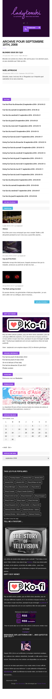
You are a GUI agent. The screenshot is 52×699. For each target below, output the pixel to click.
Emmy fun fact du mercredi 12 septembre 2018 (20, 164)
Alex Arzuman (20, 683)
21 (46, 433)
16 (13, 433)
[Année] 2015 (39, 477)
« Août (5, 447)
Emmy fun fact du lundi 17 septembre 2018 (18, 137)
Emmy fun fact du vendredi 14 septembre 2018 (20, 153)
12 (33, 429)
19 (33, 433)
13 (39, 429)
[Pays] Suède (25, 505)
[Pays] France (9, 500)
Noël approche (10, 70)
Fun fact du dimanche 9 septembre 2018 (17, 180)
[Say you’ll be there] (13, 254)
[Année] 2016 (9, 482)
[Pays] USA (36, 505)
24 (19, 436)
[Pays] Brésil (35, 487)
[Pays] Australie (23, 487)
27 (39, 436)
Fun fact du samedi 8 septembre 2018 (16, 185)
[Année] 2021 (20, 482)
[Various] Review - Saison (31, 509)
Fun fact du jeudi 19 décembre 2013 (15, 357)
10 (19, 429)
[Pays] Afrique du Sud (34, 482)
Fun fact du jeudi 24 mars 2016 (13, 360)
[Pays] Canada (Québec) (25, 491)
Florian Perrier (41, 683)
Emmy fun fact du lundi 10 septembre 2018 (18, 174)
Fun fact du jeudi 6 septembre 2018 (15, 196)
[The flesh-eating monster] (13, 284)
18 (26, 433)
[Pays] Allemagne (10, 487)
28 (46, 436)
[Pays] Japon (21, 500)
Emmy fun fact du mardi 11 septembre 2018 (19, 169)
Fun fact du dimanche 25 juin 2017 (14, 365)
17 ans (26, 337)
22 (6, 436)
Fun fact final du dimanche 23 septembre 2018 (20, 104)
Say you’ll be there (9, 259)
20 (39, 433)
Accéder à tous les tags (11, 518)
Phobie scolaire (8, 368)
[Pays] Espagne (40, 496)
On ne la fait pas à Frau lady (12, 362)
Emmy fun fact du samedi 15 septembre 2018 (19, 147)
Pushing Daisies (15, 477)
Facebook (27, 23)
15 (6, 433)
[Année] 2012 (27, 477)
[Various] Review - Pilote (12, 509)
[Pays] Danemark (26, 496)
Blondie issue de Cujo (13, 52)
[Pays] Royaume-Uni (11, 505)
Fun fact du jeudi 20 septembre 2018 (16, 120)
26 (33, 436)
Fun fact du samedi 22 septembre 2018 (17, 110)
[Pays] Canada (9, 491)
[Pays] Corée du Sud (11, 496)
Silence (5, 229)
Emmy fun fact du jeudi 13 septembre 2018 (18, 158)
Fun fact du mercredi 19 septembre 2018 (17, 126)
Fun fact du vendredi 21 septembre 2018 (17, 115)
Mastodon (19, 378)
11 (26, 429)
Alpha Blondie (23, 55)
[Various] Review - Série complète (15, 514)
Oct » (9, 447)
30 (13, 439)
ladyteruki (19, 226)
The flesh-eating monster (12, 289)
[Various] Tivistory (34, 514)
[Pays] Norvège (33, 500)
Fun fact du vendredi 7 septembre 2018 (17, 190)
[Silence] (13, 224)
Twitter (23, 23)
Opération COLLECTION (26, 73)
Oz (6, 477)
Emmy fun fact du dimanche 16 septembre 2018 (20, 142)
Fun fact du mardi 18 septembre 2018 (16, 131)
